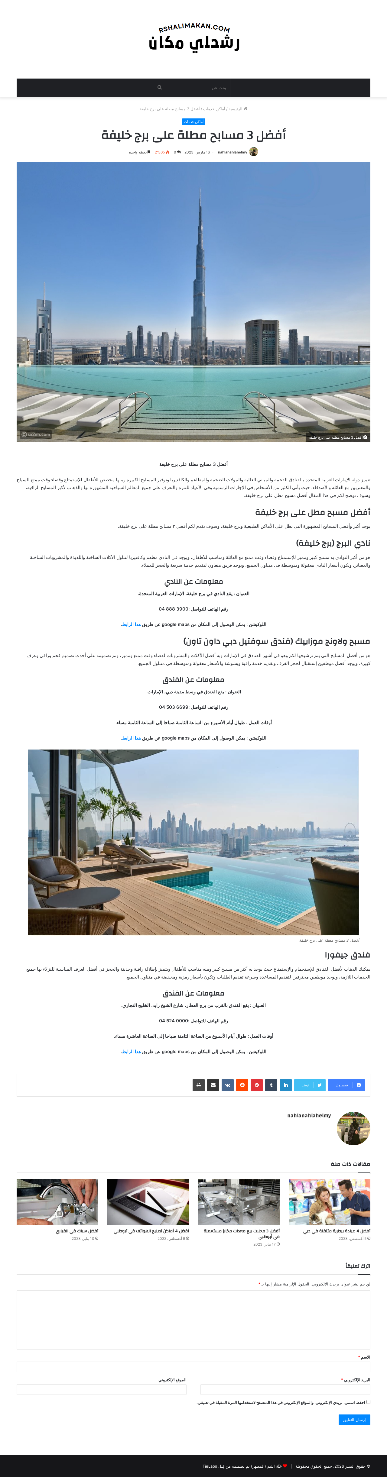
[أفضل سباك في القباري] (57, 1202)
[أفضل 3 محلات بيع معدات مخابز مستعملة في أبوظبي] (239, 1202)
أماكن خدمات (214, 108)
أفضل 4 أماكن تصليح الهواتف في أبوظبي (151, 1231)
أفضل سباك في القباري (77, 1231)
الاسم (364, 1357)
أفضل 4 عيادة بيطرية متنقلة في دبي (336, 1231)
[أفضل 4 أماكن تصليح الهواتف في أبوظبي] (148, 1202)
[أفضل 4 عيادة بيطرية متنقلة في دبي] (329, 1202)
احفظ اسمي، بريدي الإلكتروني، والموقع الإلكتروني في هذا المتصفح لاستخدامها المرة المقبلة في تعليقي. (281, 1402)
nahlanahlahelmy (232, 152)
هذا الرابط (131, 624)
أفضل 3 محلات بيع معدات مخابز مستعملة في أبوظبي (242, 1234)
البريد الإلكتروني (355, 1379)
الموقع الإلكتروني (172, 1379)
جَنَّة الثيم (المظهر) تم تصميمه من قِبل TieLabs (242, 1466)
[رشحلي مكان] (194, 36)
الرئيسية (236, 108)
